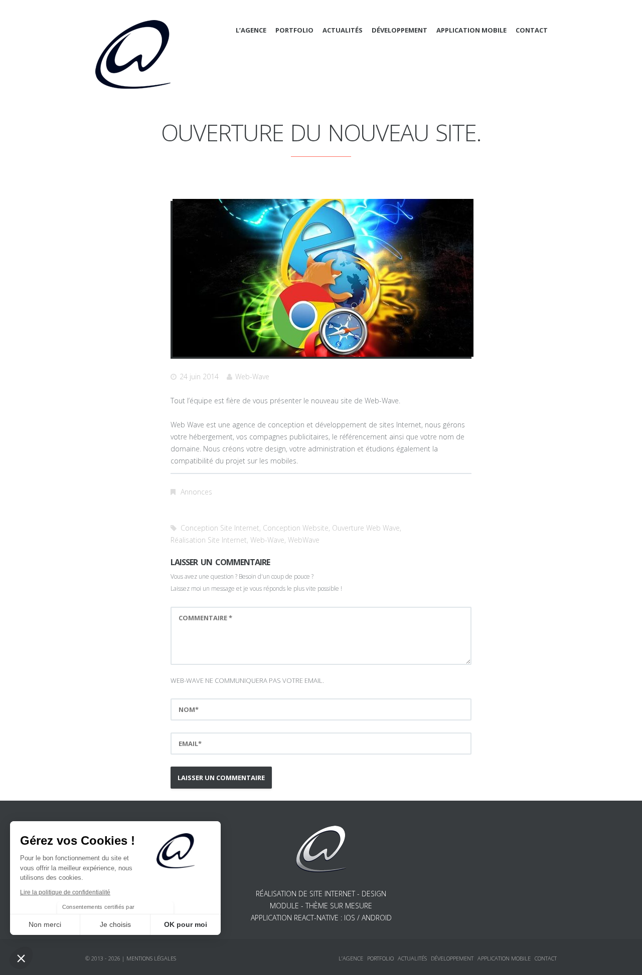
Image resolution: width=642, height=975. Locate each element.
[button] (21, 958)
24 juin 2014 (199, 376)
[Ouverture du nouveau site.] (323, 278)
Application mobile (471, 30)
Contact (532, 30)
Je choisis (115, 924)
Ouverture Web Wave (366, 528)
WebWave (303, 540)
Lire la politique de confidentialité (65, 892)
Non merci (45, 924)
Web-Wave (252, 376)
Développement (399, 30)
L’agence (251, 30)
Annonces (196, 492)
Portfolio (294, 30)
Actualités (343, 30)
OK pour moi (185, 924)
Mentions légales (151, 958)
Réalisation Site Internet (209, 540)
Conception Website (296, 528)
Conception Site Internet (220, 528)
